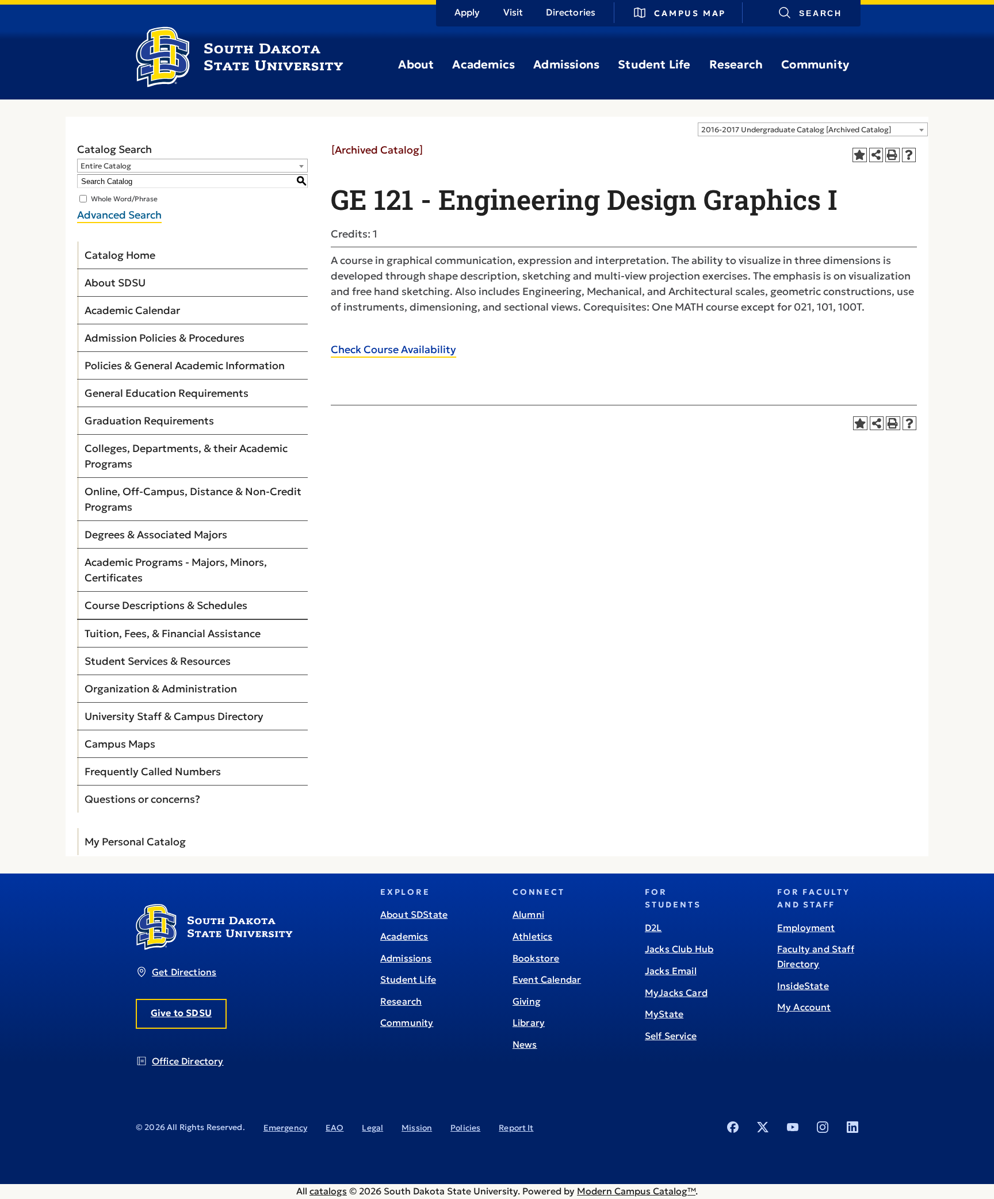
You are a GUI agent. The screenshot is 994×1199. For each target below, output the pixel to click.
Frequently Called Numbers (153, 771)
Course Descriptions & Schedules (166, 605)
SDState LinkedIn (852, 1127)
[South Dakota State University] (214, 946)
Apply (467, 12)
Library (529, 1022)
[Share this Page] (876, 155)
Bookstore (536, 958)
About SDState (414, 914)
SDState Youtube (792, 1127)
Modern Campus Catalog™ (636, 1191)
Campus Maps (120, 743)
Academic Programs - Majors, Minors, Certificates (176, 570)
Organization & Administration (161, 688)
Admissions (566, 64)
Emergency (285, 1128)
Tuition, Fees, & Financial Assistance (173, 633)
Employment (806, 927)
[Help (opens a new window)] (909, 155)
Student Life (654, 64)
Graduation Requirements (149, 420)
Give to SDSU (181, 1012)
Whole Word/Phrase (124, 198)
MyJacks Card (676, 992)
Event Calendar (547, 979)
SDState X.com (763, 1127)
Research (736, 64)
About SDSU (115, 282)
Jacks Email (671, 970)
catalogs (328, 1191)
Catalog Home (120, 255)
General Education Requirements (166, 393)
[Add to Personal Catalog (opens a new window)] (859, 155)
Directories (570, 12)
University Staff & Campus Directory (174, 716)
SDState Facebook (733, 1127)
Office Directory (188, 1061)
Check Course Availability (393, 349)
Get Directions (184, 972)
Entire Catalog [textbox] (106, 166)
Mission (417, 1128)
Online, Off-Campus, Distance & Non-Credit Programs (193, 499)
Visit (513, 12)
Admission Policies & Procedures (164, 337)
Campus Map (690, 13)
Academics (483, 64)
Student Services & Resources (158, 661)
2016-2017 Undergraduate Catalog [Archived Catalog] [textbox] (796, 130)
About (416, 64)
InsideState (803, 985)
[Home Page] (239, 83)
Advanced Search (119, 214)
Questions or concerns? (142, 799)
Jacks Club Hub (679, 949)
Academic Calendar (132, 310)
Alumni (528, 914)
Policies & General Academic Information (185, 365)
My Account (804, 1007)
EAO (334, 1128)
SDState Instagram (822, 1127)
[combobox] (813, 129)
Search (820, 13)
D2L (653, 927)
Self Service (671, 1035)
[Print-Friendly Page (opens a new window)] (892, 155)
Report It (516, 1128)
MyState (664, 1014)
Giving (527, 1001)
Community (815, 64)
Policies (465, 1128)
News (525, 1044)
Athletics (532, 936)
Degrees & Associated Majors (156, 534)
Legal (372, 1128)
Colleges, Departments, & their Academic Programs (186, 456)
